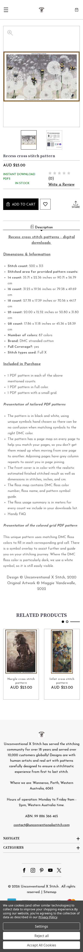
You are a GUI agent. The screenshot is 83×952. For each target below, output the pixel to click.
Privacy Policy (48, 917)
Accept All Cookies (41, 945)
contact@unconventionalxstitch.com (42, 825)
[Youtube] (50, 870)
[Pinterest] (41, 870)
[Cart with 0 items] (76, 9)
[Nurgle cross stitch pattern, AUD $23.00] (21, 651)
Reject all (41, 935)
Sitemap (49, 892)
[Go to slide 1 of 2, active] (63, 621)
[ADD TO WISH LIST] (45, 204)
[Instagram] (33, 870)
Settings (41, 926)
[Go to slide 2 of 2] (67, 621)
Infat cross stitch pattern (62, 681)
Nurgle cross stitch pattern (21, 681)
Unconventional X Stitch (40, 886)
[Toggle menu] (6, 10)
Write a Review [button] (61, 185)
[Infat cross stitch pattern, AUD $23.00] (62, 651)
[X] (59, 870)
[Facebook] (24, 870)
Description (44, 227)
